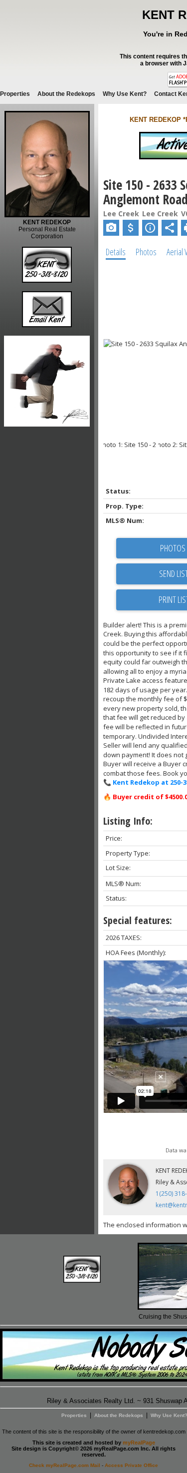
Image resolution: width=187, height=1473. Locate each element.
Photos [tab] (146, 252)
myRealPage (139, 1443)
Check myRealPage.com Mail (64, 1465)
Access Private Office (131, 1465)
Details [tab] (116, 252)
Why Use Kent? (125, 93)
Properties (15, 93)
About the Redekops (66, 93)
